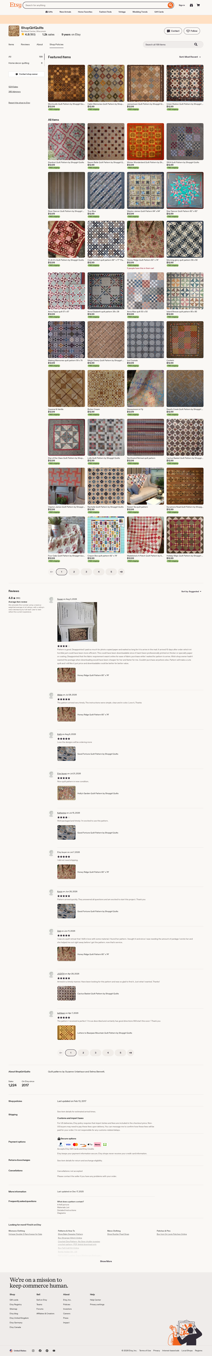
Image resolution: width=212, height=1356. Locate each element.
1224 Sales (13, 87)
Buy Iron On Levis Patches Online (172, 1234)
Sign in (182, 5)
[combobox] (95, 5)
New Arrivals (65, 12)
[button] (173, 31)
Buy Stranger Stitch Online (70, 1238)
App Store (19, 1337)
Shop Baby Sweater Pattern (70, 1234)
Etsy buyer (62, 773)
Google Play (41, 1337)
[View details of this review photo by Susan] (77, 622)
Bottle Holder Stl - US (67, 1252)
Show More (106, 1261)
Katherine (61, 813)
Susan (60, 599)
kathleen (61, 1013)
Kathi (59, 734)
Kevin (59, 891)
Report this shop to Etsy (19, 103)
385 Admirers (15, 91)
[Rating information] (23, 34)
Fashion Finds (105, 12)
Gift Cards (159, 12)
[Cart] (198, 5)
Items (11, 44)
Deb (59, 931)
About (40, 44)
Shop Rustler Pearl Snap (118, 1234)
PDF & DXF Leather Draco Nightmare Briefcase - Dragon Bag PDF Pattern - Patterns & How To (80, 1256)
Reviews (25, 44)
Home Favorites (85, 12)
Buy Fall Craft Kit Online (68, 1248)
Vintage (122, 12)
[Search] (170, 5)
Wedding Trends (140, 12)
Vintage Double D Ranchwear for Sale (25, 1234)
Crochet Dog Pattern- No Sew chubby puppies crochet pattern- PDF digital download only (79, 1243)
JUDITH (60, 974)
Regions (198, 1350)
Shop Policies (56, 44)
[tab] (26, 57)
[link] (51, 571)
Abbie (59, 695)
